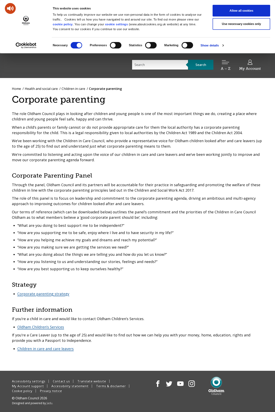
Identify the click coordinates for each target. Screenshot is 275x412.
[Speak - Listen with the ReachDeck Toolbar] (10, 8)
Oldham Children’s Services (40, 327)
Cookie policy (22, 391)
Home (16, 88)
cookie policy (63, 24)
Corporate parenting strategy (43, 293)
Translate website (91, 381)
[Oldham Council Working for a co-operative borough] (48, 65)
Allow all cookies (241, 10)
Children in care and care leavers (45, 348)
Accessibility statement (70, 386)
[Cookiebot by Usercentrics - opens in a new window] (26, 45)
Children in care (73, 88)
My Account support (28, 386)
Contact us (61, 381)
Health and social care (41, 88)
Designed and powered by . (32, 403)
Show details (210, 45)
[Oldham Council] (216, 386)
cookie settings (116, 24)
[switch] (115, 45)
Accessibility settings (28, 381)
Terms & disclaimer (111, 386)
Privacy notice (51, 391)
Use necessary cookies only (241, 24)
